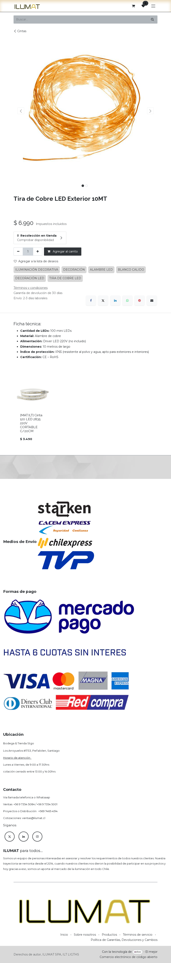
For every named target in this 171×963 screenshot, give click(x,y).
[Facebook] (91, 300)
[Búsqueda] (152, 19)
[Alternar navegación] (153, 6)
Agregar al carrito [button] (65, 251)
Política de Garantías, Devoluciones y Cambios (124, 940)
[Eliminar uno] (18, 251)
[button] (21, 110)
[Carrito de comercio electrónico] (133, 6)
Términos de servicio (137, 934)
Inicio (64, 934)
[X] (103, 300)
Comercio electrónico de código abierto (128, 957)
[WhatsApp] (127, 300)
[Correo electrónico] (152, 300)
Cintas (21, 31)
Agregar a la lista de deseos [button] (38, 261)
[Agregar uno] (37, 251)
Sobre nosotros (85, 934)
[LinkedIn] (115, 300)
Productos (109, 934)
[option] (85, 411)
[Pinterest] (140, 300)
